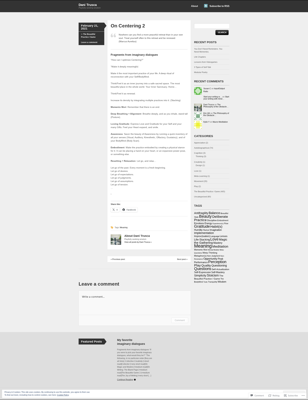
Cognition (198, 153)
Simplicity (200, 275)
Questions (202, 269)
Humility (198, 230)
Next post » (182, 259)
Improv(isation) (202, 236)
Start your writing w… (212, 97)
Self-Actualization (220, 269)
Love (196, 171)
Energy (208, 223)
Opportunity (210, 258)
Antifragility (201, 213)
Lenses (223, 236)
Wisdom (222, 281)
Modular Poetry (200, 72)
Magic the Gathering (210, 241)
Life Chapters (200, 57)
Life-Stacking (202, 239)
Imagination (216, 230)
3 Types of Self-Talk (202, 67)
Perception (217, 262)
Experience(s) (218, 223)
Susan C (207, 88)
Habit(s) (216, 226)
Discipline (212, 220)
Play (196, 186)
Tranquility (212, 282)
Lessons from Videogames (205, 62)
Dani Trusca (88, 5)
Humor (206, 230)
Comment (180, 320)
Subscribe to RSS (219, 6)
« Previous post (118, 259)
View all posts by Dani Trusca (138, 242)
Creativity (198, 162)
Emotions (199, 223)
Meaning (124, 227)
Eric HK (206, 113)
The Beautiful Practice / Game (207, 191)
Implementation (204, 233)
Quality (206, 265)
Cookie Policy (63, 395)
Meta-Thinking (210, 252)
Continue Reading (125, 379)
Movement (198, 181)
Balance (214, 213)
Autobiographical (201, 148)
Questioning (219, 265)
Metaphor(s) (200, 255)
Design (199, 165)
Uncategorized (200, 197)
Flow (226, 223)
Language (214, 236)
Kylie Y (206, 122)
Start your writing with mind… (216, 98)
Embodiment (222, 220)
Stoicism (213, 275)
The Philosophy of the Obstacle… (216, 105)
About (194, 6)
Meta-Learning (200, 176)
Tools (205, 282)
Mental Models (213, 250)
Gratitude (202, 226)
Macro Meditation (220, 122)
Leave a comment (89, 42)
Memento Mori (200, 250)
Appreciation (199, 143)
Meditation (220, 246)
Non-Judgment (213, 256)
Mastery (217, 242)
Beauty (205, 216)
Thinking (199, 156)
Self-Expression (202, 272)
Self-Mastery (218, 272)
